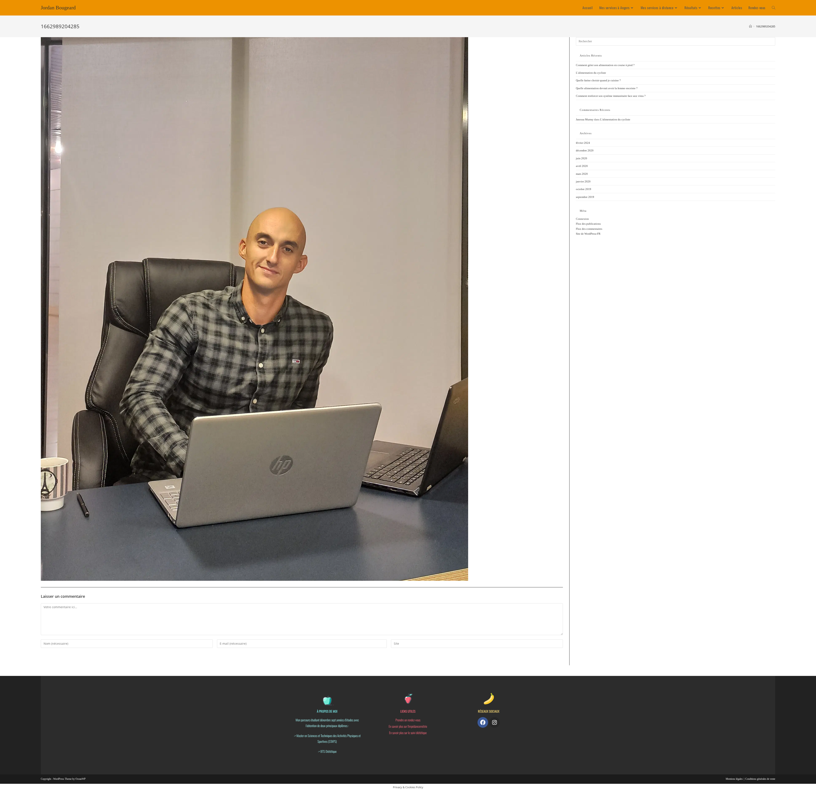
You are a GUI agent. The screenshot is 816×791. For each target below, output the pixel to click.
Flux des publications (588, 223)
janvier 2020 (583, 181)
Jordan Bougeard (58, 7)
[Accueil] (750, 26)
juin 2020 (581, 158)
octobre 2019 (583, 189)
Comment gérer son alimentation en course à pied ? (605, 65)
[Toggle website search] (773, 8)
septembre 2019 (585, 197)
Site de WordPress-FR (588, 233)
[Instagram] (494, 722)
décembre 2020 (585, 150)
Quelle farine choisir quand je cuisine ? (598, 80)
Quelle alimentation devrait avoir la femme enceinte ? (607, 88)
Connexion (582, 218)
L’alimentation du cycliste (591, 72)
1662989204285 (765, 26)
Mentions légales (734, 778)
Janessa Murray (585, 119)
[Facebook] (482, 722)
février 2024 (583, 142)
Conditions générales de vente (760, 778)
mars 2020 (582, 173)
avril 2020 (582, 166)
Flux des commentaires (589, 228)
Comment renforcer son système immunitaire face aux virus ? (611, 95)
